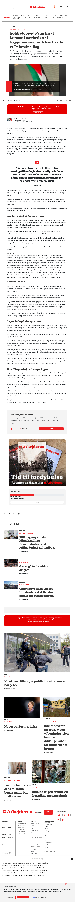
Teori (3, 844)
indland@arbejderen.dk (21, 827)
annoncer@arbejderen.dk (22, 837)
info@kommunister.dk (49, 851)
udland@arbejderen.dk (21, 829)
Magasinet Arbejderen (21, 15)
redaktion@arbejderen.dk (22, 823)
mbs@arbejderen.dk (49, 831)
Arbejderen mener (6, 824)
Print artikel (59, 100)
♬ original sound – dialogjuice (16, 281)
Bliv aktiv (16, 19)
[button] (72, 859)
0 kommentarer (8, 100)
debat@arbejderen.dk (21, 833)
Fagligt (3, 827)
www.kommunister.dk (49, 853)
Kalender (4, 834)
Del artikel (68, 100)
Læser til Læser (10, 837)
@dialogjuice (11, 253)
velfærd (27, 17)
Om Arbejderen (58, 17)
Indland (13, 26)
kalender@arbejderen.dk (22, 835)
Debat (21, 560)
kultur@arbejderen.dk (21, 831)
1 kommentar (9, 730)
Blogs (10, 834)
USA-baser (17, 17)
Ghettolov (37, 17)
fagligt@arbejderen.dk (21, 825)
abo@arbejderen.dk (36, 846)
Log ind (61, 8)
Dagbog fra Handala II (41, 15)
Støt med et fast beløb (40, 897)
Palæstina (63, 15)
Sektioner (9, 7)
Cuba (54, 15)
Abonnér (10, 897)
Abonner (24, 428)
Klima (47, 17)
